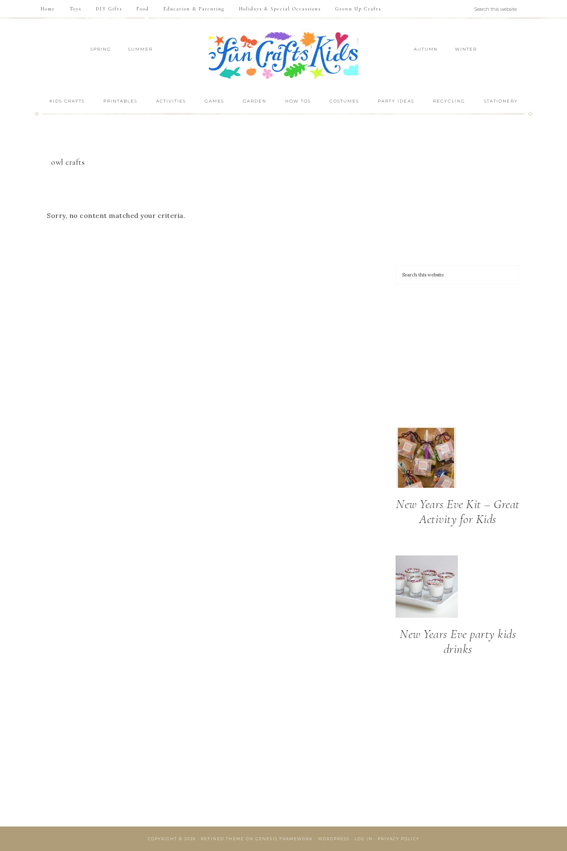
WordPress (333, 838)
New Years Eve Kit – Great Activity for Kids (458, 511)
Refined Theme (222, 838)
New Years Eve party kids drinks (458, 641)
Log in (363, 838)
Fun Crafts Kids (283, 55)
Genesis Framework (284, 838)
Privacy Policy (398, 838)
